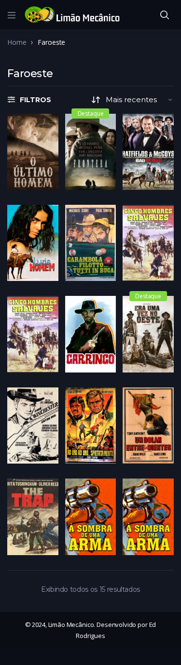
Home (16, 42)
